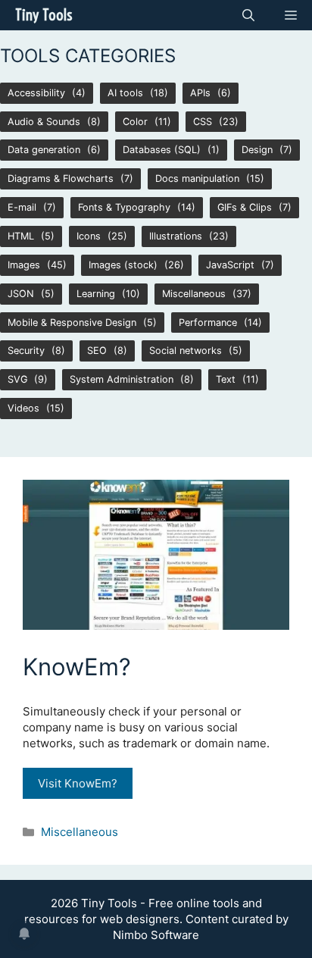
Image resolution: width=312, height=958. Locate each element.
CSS (202, 121)
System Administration (121, 379)
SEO (97, 350)
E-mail (22, 207)
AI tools (125, 93)
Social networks (185, 350)
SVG (17, 379)
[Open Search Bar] (248, 15)
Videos (23, 408)
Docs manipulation (197, 178)
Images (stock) (123, 265)
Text (226, 379)
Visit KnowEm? (77, 783)
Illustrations (175, 236)
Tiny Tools (43, 14)
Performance (208, 322)
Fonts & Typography (124, 207)
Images (24, 265)
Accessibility (36, 93)
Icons (88, 236)
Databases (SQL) (162, 149)
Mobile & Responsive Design (72, 322)
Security (26, 350)
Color (135, 121)
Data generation (44, 149)
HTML (21, 236)
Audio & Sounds (44, 121)
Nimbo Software (156, 935)
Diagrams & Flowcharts (61, 178)
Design (257, 149)
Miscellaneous (194, 293)
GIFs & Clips (244, 207)
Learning (95, 293)
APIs (200, 93)
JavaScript (230, 265)
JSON (21, 293)
